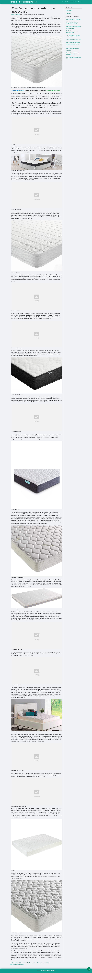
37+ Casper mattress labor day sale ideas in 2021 (73, 27)
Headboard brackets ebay (53, 90)
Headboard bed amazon (18, 90)
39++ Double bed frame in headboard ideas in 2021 (72, 22)
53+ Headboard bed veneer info (73, 19)
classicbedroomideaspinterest (23, 2)
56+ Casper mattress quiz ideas (73, 39)
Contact (71, 1)
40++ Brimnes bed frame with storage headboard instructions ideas (73, 44)
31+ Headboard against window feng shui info (73, 58)
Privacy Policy (77, 1)
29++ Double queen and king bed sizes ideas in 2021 (72, 36)
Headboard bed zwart (30, 90)
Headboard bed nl (41, 90)
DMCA (67, 1)
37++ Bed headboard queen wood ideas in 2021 (72, 53)
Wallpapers (68, 13)
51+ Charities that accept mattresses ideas (72, 31)
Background (69, 10)
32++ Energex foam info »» (43, 962)
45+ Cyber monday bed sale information (72, 49)
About (63, 1)
